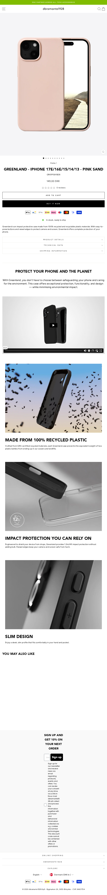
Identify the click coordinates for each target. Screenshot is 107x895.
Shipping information (53, 251)
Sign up (57, 757)
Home (52, 163)
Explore (53, 868)
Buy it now (53, 204)
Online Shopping (52, 855)
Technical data (53, 245)
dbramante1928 (52, 862)
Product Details (53, 240)
